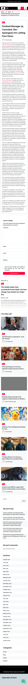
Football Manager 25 (7, 44)
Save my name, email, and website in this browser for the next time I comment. (15, 268)
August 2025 (6, 595)
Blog (3, 22)
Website (5, 260)
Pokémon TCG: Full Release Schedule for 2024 (13, 428)
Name (5, 246)
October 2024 (6, 625)
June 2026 (6, 565)
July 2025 (5, 598)
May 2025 (5, 604)
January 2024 (6, 640)
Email (5, 253)
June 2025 (5, 601)
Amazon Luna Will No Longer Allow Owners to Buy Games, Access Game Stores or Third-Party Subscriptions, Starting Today (13, 488)
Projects (5, 660)
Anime (4, 651)
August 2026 (6, 559)
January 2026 (6, 580)
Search (5, 499)
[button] (19, 8)
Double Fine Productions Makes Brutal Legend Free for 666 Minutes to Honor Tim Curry (14, 536)
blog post (17, 72)
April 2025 (5, 607)
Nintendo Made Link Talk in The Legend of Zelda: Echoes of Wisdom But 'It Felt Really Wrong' (13, 398)
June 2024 (6, 637)
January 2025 (6, 616)
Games (5, 657)
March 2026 (6, 574)
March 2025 (6, 610)
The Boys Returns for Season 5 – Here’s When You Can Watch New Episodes (12, 458)
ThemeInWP (21, 672)
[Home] (3, 8)
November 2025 (7, 586)
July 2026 (5, 562)
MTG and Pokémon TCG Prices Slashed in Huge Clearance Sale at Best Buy (12, 368)
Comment (6, 227)
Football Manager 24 (7, 80)
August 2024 (6, 631)
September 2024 (7, 628)
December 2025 (7, 583)
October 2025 (6, 589)
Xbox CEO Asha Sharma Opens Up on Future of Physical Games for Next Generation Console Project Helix (13, 523)
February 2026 (7, 577)
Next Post (3, 280)
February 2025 (7, 613)
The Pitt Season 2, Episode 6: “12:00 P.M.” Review (13, 337)
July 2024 (5, 634)
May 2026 (5, 568)
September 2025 (7, 592)
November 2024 (7, 622)
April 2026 (5, 571)
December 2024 (7, 619)
